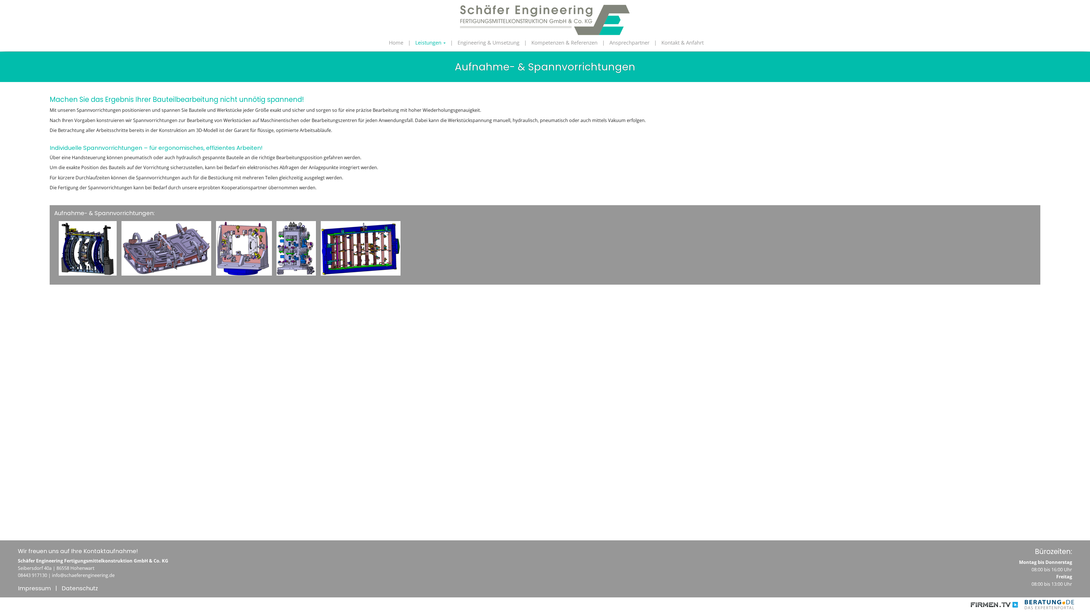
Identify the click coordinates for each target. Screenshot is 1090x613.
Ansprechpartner (629, 42)
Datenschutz (80, 588)
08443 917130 (32, 575)
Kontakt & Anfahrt (682, 42)
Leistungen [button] (429, 42)
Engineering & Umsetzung (488, 42)
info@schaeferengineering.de (83, 575)
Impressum (34, 588)
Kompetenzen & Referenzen (564, 42)
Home (396, 42)
